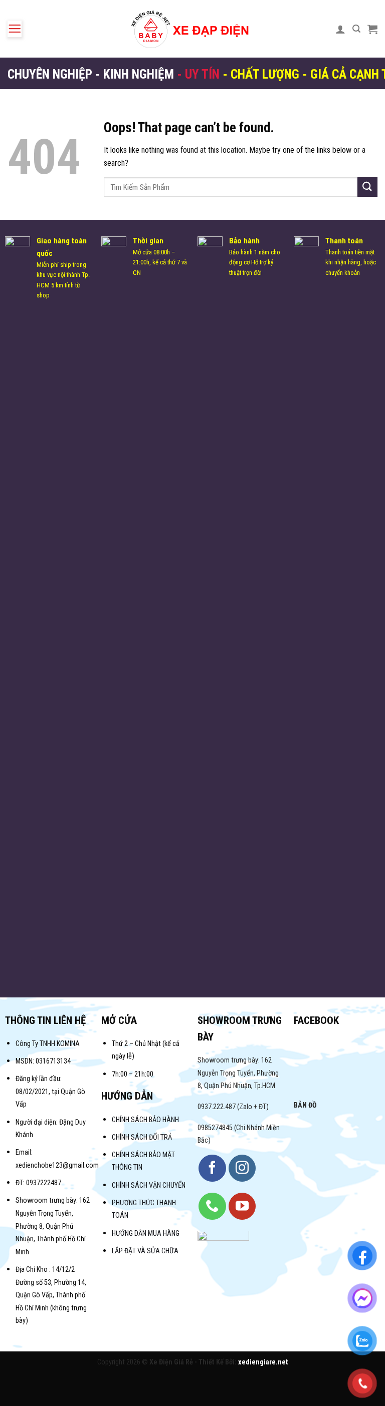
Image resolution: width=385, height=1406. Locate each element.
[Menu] (15, 29)
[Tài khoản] (340, 29)
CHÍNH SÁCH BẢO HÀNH (146, 1120)
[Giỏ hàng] (372, 29)
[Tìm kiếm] (356, 29)
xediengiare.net (263, 1362)
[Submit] (367, 187)
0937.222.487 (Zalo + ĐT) (233, 1107)
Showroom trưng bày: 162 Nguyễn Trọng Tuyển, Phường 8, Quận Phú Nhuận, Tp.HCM (238, 1073)
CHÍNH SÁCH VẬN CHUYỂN (148, 1185)
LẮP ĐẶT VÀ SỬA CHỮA (145, 1251)
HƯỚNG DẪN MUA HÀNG (145, 1233)
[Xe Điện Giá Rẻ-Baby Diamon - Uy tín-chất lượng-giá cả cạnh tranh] (192, 29)
